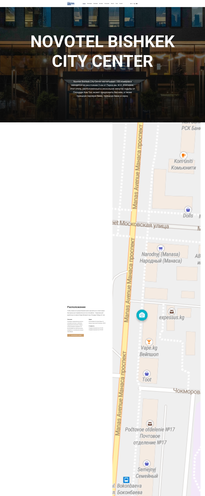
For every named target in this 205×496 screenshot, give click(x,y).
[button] (75, 335)
